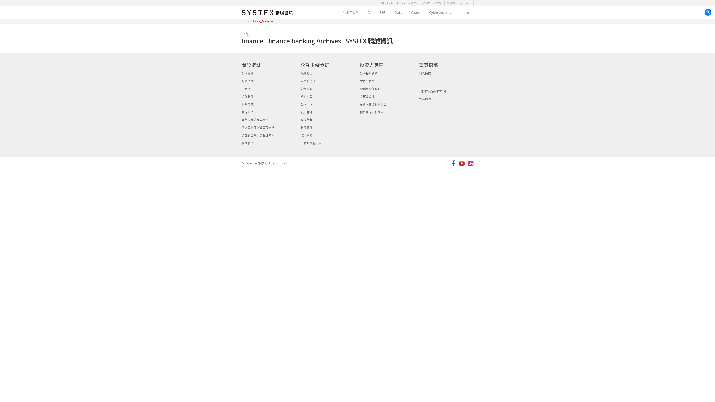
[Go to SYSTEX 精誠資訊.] (247, 21)
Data (398, 12)
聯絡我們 (248, 143)
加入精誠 (425, 73)
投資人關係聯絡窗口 (373, 104)
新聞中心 (438, 3)
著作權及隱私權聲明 (432, 91)
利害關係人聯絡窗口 (373, 112)
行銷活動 (413, 3)
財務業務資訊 (369, 81)
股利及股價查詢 (370, 89)
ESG (382, 12)
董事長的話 (308, 81)
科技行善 (307, 120)
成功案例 (451, 3)
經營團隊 (248, 104)
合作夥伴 (248, 97)
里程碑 (246, 89)
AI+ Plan (401, 3)
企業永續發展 (386, 3)
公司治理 (307, 104)
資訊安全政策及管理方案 (258, 135)
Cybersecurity (440, 12)
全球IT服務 (350, 12)
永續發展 (307, 73)
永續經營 (307, 97)
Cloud (415, 12)
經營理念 (248, 81)
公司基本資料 (369, 73)
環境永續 (307, 135)
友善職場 (307, 112)
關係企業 (248, 112)
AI (369, 12)
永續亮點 (307, 89)
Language (463, 3)
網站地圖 (425, 99)
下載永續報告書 (311, 143)
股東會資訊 (367, 97)
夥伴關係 (307, 128)
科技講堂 (426, 3)
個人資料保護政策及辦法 (258, 128)
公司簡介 (248, 73)
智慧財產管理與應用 (255, 120)
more (464, 12)
